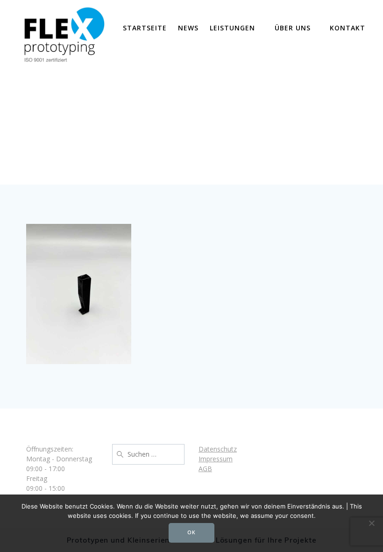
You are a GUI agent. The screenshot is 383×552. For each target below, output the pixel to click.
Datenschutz (218, 448)
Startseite (145, 27)
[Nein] (371, 523)
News (188, 27)
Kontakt (347, 27)
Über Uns (293, 27)
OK (191, 532)
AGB (205, 468)
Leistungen (232, 27)
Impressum (216, 458)
